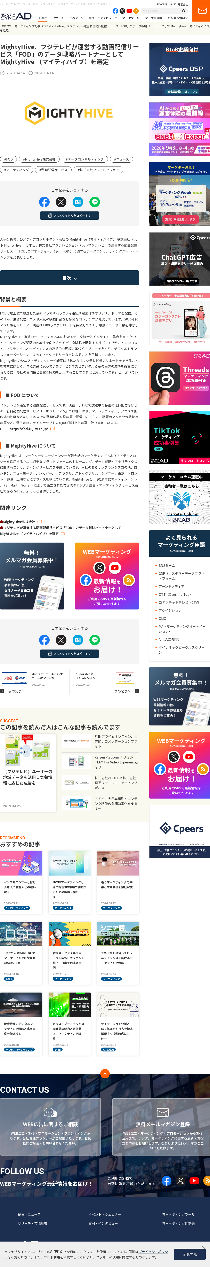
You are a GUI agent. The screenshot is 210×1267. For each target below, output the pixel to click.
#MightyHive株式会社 (39, 159)
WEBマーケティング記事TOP (27, 26)
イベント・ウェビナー (104, 1214)
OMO (162, 618)
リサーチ (58, 18)
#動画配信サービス (53, 169)
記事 (42, 18)
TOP (3, 26)
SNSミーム (167, 565)
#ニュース (121, 159)
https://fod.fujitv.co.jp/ (29, 428)
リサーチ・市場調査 (32, 1223)
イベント (75, 18)
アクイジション (170, 610)
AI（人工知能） (170, 639)
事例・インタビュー (101, 18)
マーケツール (130, 18)
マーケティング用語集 (178, 1223)
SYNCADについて (166, 4)
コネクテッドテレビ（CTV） (180, 602)
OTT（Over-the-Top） (176, 594)
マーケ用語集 (153, 18)
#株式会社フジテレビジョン (98, 169)
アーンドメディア (171, 586)
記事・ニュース (29, 1214)
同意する (190, 1254)
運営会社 (183, 4)
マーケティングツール (178, 1214)
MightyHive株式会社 (19, 521)
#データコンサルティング (85, 159)
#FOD (8, 159)
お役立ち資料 (176, 18)
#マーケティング (16, 169)
